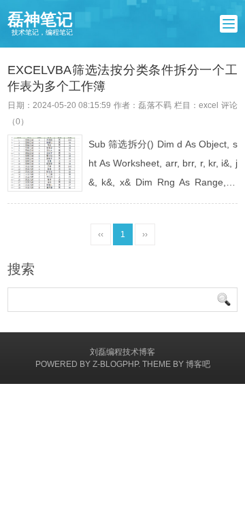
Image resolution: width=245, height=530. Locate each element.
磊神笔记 (40, 23)
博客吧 (198, 364)
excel (208, 105)
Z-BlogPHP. (116, 364)
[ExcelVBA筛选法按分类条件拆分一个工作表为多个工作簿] (45, 163)
